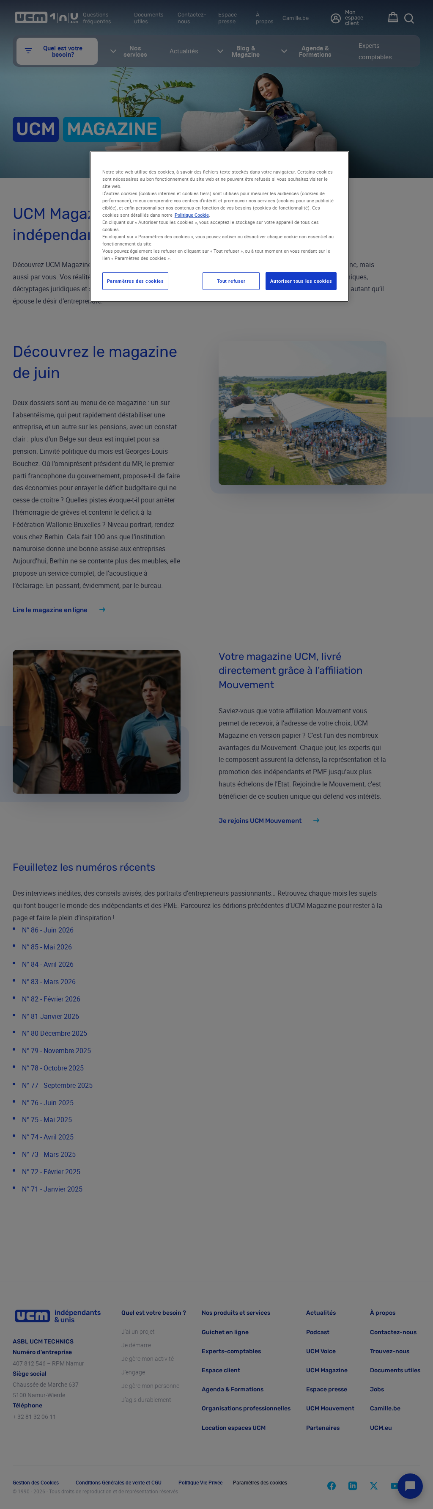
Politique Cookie (192, 215)
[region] (219, 227)
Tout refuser (231, 281)
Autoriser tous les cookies (301, 281)
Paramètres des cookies (135, 281)
